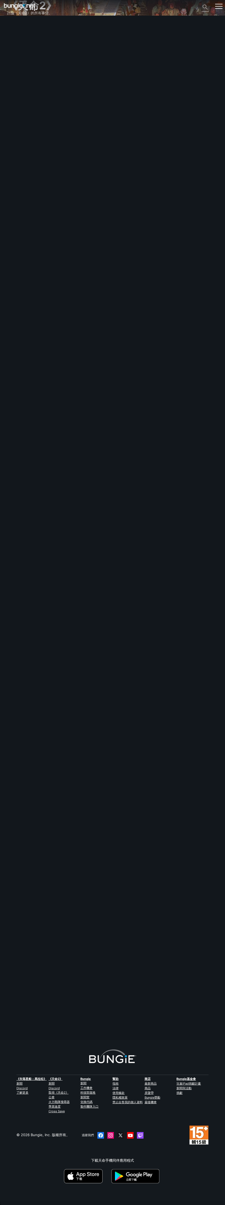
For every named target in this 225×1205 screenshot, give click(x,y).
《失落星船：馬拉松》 (31, 1079)
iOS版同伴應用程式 (25, 89)
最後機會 (151, 1102)
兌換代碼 (86, 1102)
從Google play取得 (136, 1176)
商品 (148, 1088)
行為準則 (16, 145)
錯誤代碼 (17, 60)
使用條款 (119, 1093)
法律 (116, 1088)
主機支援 (17, 104)
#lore (12, 767)
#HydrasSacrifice (47, 767)
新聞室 (84, 1097)
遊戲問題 (17, 74)
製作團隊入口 (89, 1106)
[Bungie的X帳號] (120, 1135)
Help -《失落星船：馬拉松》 (33, 134)
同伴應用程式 (21, 114)
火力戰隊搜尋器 (59, 1102)
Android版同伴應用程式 (29, 94)
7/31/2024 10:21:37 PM (48, 795)
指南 (116, 1083)
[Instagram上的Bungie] (110, 1135)
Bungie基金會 (186, 1079)
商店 (148, 1079)
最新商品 (151, 1083)
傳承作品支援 (21, 109)
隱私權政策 (120, 1097)
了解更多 (22, 1092)
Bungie (85, 1079)
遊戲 (13, 50)
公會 (52, 1097)
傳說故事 (17, 45)
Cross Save (57, 1111)
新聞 (19, 1083)
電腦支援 (17, 99)
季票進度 (55, 1106)
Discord (22, 1088)
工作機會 (86, 1088)
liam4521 (14, 412)
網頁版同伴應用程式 (26, 84)
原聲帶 (149, 1093)
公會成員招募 (21, 119)
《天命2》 (18, 30)
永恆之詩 (17, 69)
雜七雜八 (17, 129)
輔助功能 (17, 79)
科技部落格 (87, 1092)
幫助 (13, 55)
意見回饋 (17, 35)
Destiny (20, 6)
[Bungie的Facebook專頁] (100, 1135)
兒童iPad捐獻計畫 (188, 1083)
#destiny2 (25, 767)
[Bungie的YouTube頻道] (130, 1135)
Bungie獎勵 (152, 1097)
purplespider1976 (22, 1019)
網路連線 (17, 65)
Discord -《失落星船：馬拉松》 (35, 139)
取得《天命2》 (59, 1092)
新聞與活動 (184, 1088)
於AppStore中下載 (87, 1176)
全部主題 (17, 25)
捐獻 (179, 1093)
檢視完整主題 (18, 785)
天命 (13, 124)
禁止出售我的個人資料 (128, 1102)
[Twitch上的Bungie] (140, 1135)
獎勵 (13, 40)
